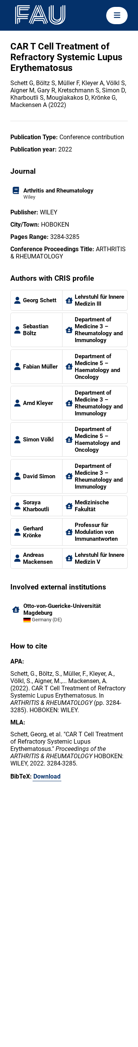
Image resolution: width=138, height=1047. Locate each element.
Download (47, 776)
